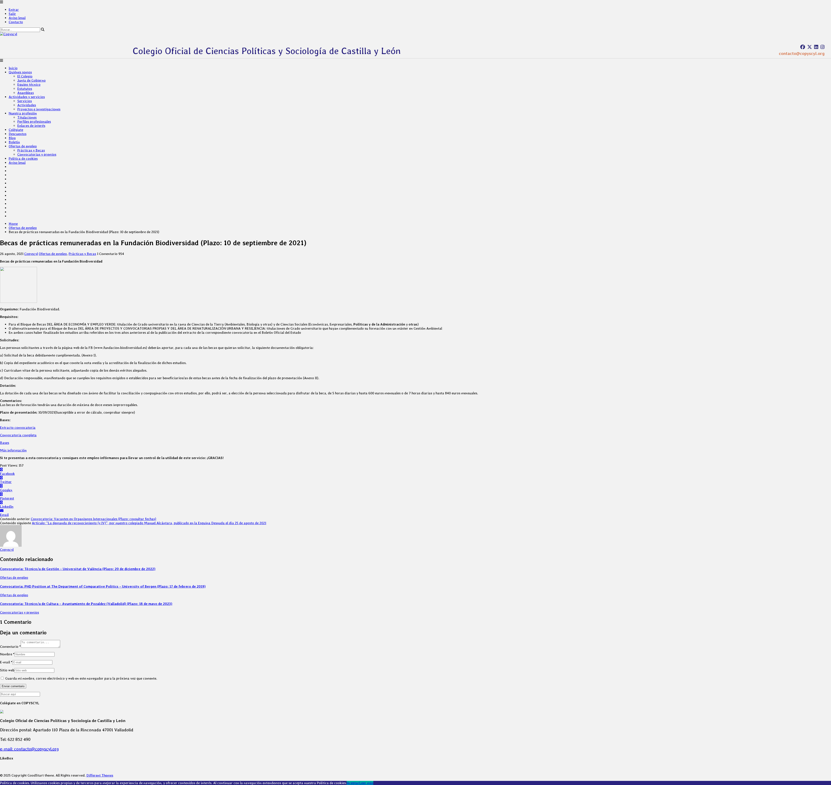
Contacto (16, 22)
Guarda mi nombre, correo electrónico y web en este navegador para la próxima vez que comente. (81, 678)
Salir (12, 14)
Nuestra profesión (23, 113)
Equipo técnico (28, 84)
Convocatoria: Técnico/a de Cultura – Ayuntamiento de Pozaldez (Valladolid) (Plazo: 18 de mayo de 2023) (86, 604)
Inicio (13, 68)
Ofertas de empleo (23, 146)
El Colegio (24, 76)
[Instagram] (822, 47)
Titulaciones (27, 117)
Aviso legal (17, 18)
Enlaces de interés (31, 126)
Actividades (26, 105)
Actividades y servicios (27, 97)
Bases (4, 443)
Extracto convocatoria (17, 428)
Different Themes (99, 775)
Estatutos (24, 89)
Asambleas (25, 93)
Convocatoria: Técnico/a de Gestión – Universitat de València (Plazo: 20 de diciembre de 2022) (77, 569)
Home (13, 224)
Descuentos (17, 134)
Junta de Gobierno (31, 80)
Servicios (24, 101)
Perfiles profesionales (34, 121)
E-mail (6, 662)
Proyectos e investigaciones (38, 109)
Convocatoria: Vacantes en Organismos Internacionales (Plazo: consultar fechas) (93, 519)
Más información (13, 450)
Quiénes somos (20, 72)
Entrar (14, 10)
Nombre (7, 654)
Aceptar (353, 783)
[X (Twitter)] (809, 47)
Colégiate (16, 130)
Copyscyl (31, 254)
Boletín (14, 142)
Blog (12, 138)
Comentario (10, 647)
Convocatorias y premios (36, 154)
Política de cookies (23, 158)
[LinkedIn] (816, 47)
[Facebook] (802, 47)
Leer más (366, 783)
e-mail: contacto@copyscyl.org (29, 748)
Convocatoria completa (18, 435)
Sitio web (7, 670)
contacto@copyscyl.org (802, 53)
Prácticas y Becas (31, 150)
